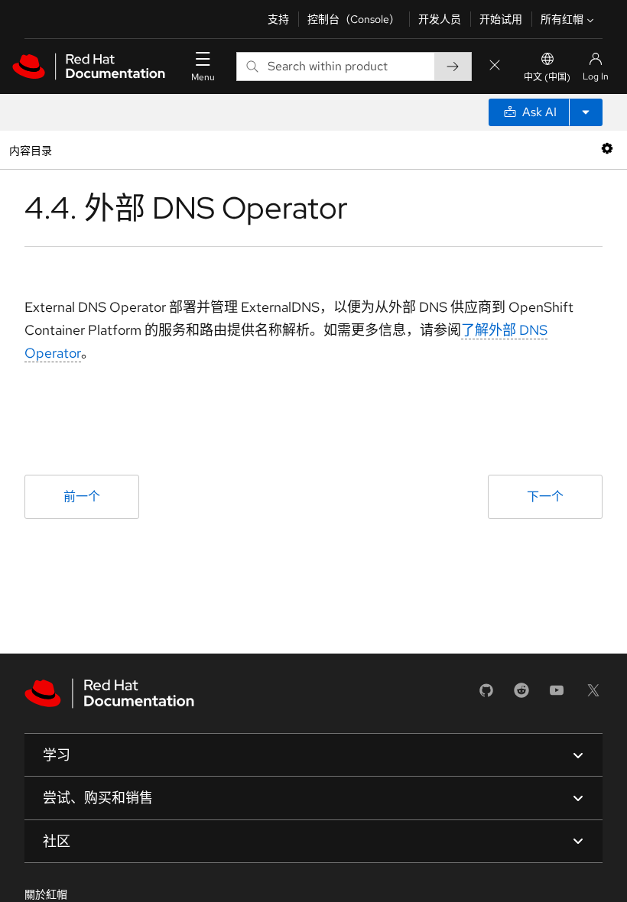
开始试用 (500, 19)
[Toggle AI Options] (586, 112)
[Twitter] (593, 695)
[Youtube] (556, 695)
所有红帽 (562, 19)
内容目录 (30, 149)
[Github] (486, 695)
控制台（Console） (353, 19)
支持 (278, 19)
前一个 (81, 496)
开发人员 (439, 19)
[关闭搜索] (494, 66)
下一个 (545, 496)
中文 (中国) (547, 77)
